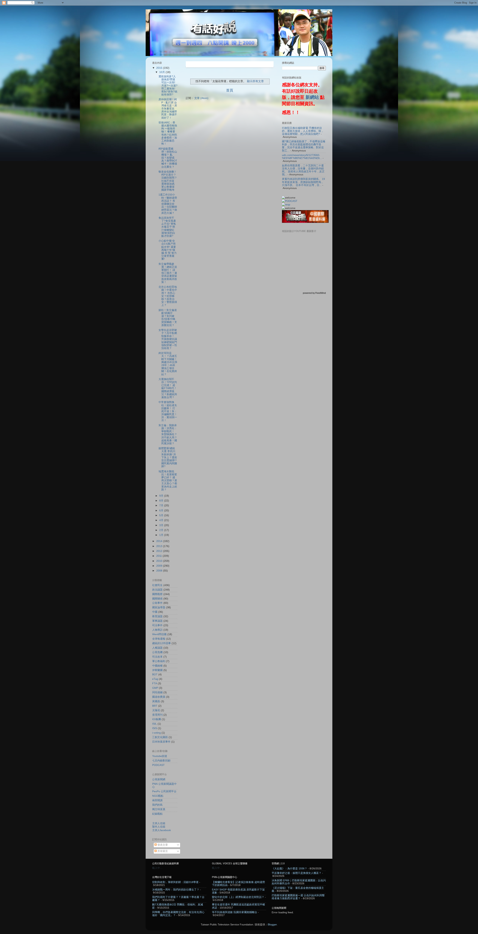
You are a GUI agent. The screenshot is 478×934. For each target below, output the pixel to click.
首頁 (229, 90)
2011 (159, 555)
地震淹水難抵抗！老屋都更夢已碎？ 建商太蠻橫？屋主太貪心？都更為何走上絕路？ (168, 480)
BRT (154, 705)
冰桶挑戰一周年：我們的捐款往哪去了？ (175, 889)
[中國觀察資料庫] (305, 222)
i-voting (156, 732)
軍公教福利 (158, 661)
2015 (159, 67)
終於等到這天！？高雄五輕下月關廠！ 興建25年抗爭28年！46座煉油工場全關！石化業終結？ (168, 364)
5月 (161, 515)
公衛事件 (157, 603)
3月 (161, 525)
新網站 (312, 97)
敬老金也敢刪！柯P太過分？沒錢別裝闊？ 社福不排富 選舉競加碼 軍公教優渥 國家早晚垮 (168, 180)
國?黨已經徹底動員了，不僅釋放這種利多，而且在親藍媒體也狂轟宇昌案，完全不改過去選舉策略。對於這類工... (303, 146)
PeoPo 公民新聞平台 (164, 791)
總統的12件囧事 (161, 643)
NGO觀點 (157, 795)
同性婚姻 (157, 692)
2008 (159, 570)
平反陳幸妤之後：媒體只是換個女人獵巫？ (296, 873)
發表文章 (162, 844)
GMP (155, 688)
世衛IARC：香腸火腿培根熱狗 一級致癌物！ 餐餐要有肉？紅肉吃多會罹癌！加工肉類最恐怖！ (168, 133)
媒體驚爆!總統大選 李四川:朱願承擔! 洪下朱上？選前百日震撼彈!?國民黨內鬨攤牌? (168, 457)
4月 (161, 520)
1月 (161, 535)
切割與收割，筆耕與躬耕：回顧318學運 (175, 882)
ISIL (154, 723)
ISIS (154, 728)
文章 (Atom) (201, 98)
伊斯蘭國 (157, 670)
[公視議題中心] (289, 201)
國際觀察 (157, 594)
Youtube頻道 (159, 756)
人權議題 (157, 647)
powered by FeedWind (314, 293)
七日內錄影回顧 (161, 760)
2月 (161, 530)
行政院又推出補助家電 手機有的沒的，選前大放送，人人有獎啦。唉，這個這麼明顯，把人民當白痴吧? (303, 131)
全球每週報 (158, 638)
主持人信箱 (158, 823)
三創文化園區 (160, 737)
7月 (161, 505)
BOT (155, 674)
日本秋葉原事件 (161, 741)
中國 (154, 612)
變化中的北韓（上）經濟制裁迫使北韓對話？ (238, 897)
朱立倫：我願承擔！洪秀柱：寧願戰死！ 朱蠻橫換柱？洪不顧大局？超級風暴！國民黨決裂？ (168, 434)
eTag (155, 679)
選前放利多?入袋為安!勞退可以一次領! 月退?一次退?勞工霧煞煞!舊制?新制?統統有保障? (168, 85)
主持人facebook (161, 830)
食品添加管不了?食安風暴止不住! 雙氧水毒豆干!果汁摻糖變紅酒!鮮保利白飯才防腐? (167, 226)
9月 (161, 495)
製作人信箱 (158, 826)
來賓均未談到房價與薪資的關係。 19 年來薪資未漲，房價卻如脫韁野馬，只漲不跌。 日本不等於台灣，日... (303, 182)
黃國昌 (156, 701)
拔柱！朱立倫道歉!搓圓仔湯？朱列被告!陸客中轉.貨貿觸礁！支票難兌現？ (168, 318)
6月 (161, 510)
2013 (159, 546)
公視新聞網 (158, 779)
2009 (159, 565)
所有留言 (162, 851)
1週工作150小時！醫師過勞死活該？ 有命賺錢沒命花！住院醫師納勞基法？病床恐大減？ (168, 203)
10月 (162, 72)
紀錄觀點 (157, 813)
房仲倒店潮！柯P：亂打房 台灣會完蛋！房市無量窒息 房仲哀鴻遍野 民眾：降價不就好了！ (168, 108)
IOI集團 (156, 719)
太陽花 (156, 710)
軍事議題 (157, 620)
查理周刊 (157, 714)
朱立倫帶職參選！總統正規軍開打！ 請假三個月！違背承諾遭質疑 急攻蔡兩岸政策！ (168, 273)
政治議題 (157, 589)
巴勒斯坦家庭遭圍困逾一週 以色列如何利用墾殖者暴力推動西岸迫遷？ (298, 897)
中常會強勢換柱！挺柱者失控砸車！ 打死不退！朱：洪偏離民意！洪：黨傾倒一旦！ (168, 411)
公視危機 (157, 652)
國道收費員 (158, 697)
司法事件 (157, 625)
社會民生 (157, 585)
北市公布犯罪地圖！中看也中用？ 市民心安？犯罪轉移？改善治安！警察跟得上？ (168, 296)
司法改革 (157, 656)
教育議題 (157, 616)
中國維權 (157, 665)
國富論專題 (158, 607)
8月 (161, 500)
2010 (159, 561)
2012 (159, 551)
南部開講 (157, 800)
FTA (154, 683)
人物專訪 (157, 629)
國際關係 (157, 598)
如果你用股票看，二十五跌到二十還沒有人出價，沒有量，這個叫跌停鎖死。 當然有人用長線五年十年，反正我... (303, 170)
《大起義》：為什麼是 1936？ (289, 868)
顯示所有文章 (255, 81)
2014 (159, 541)
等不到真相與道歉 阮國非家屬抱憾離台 (234, 912)
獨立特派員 (158, 809)
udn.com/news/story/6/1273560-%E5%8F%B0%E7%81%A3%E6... (302, 156)
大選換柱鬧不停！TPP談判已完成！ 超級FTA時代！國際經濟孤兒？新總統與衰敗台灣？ (168, 388)
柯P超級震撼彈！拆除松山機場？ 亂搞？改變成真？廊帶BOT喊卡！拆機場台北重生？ (168, 157)
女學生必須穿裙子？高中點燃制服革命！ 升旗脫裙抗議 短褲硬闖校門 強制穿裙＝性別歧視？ (168, 339)
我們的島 (157, 804)
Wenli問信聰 (159, 634)
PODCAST (158, 765)
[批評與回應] (286, 204)
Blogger (272, 924)
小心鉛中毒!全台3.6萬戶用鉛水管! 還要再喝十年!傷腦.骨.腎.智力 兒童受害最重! (168, 249)
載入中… (157, 868)
